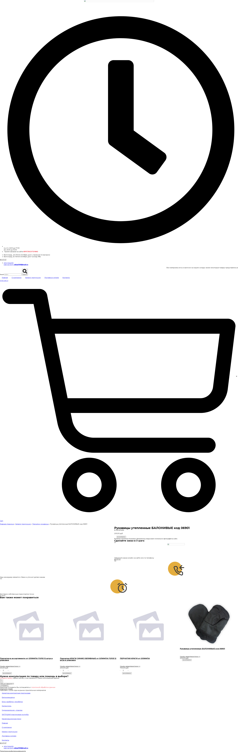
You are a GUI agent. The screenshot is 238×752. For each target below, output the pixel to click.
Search (2, 274)
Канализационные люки (11, 719)
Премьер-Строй (6, 689)
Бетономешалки (8, 697)
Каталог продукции (33, 278)
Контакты (66, 278)
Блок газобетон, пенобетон (12, 702)
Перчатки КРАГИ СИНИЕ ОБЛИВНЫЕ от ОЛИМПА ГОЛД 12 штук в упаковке (88, 659)
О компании (16, 278)
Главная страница (7, 524)
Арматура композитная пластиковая (16, 693)
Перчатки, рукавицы (40, 524)
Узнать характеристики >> (10, 666)
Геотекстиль (6, 706)
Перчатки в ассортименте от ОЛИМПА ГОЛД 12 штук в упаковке (26, 659)
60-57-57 (3, 260)
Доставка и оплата (51, 278)
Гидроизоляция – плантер (12, 710)
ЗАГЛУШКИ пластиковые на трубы (15, 714)
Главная (5, 278)
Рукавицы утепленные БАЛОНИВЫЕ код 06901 (202, 649)
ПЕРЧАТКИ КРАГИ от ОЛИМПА (135, 658)
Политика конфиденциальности (13, 751)
